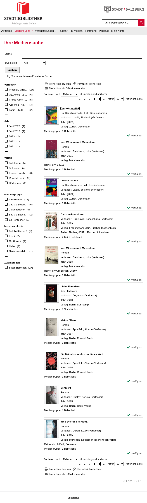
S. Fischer (14, 168)
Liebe (12, 246)
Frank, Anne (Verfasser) (18, 99)
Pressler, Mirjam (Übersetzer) (18, 89)
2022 (12, 141)
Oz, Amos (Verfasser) (18, 94)
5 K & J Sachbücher (18, 214)
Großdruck (15, 241)
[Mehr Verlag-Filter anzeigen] (6, 188)
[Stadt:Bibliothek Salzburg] (23, 13)
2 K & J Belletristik (18, 204)
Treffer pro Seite (133, 98)
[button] (23, 31)
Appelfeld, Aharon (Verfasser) (18, 104)
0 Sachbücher (17, 209)
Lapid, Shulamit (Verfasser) (18, 109)
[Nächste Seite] (95, 99)
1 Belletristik (16, 199)
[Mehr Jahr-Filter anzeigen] (6, 151)
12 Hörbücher (17, 219)
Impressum (73, 497)
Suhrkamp (15, 163)
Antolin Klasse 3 (18, 231)
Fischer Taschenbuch (18, 173)
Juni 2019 (14, 131)
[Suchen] (141, 22)
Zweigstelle (11, 62)
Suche (8, 53)
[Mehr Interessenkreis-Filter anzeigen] (6, 256)
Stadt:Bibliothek (18, 267)
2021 (12, 146)
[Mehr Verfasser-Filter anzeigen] (6, 115)
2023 (12, 136)
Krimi (12, 236)
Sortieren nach (52, 94)
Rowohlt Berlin (17, 178)
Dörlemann (15, 183)
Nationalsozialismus (18, 251)
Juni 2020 (14, 126)
